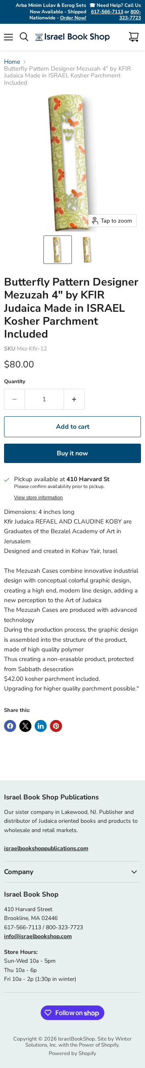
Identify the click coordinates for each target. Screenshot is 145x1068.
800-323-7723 (130, 14)
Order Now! (73, 18)
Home (12, 61)
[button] (57, 249)
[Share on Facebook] (10, 726)
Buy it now (72, 453)
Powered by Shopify (72, 1053)
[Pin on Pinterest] (56, 726)
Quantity (14, 382)
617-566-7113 (107, 11)
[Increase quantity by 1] (74, 399)
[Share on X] (25, 726)
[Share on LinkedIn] (41, 726)
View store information (38, 498)
